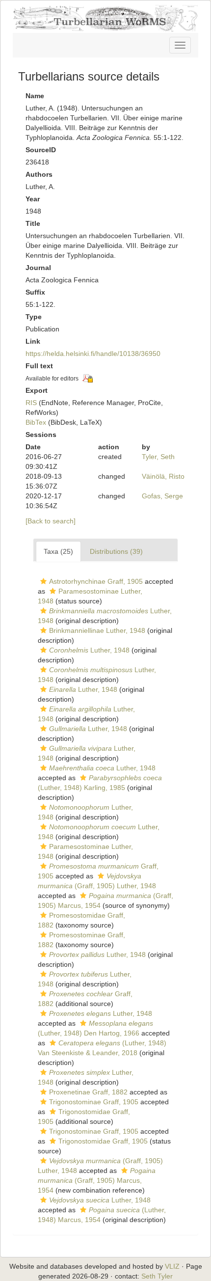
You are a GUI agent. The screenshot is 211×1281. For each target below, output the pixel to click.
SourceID (41, 150)
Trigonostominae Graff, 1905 (93, 1102)
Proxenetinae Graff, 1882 (88, 1092)
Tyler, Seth (158, 457)
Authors (39, 174)
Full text (39, 366)
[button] (43, 581)
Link (33, 341)
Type (34, 317)
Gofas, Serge (162, 496)
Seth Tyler (157, 1276)
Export (37, 390)
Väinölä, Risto (163, 476)
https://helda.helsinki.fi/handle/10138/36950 (93, 353)
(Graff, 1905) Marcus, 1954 (97, 1180)
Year (33, 199)
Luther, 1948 (89, 650)
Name (35, 96)
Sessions (41, 434)
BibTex (36, 422)
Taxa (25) (58, 551)
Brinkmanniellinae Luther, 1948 (97, 630)
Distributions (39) (116, 551)
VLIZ (172, 1266)
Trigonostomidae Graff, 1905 (103, 1141)
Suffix (35, 292)
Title (33, 223)
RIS (31, 403)
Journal (38, 268)
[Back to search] (51, 521)
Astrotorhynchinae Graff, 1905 (96, 581)
